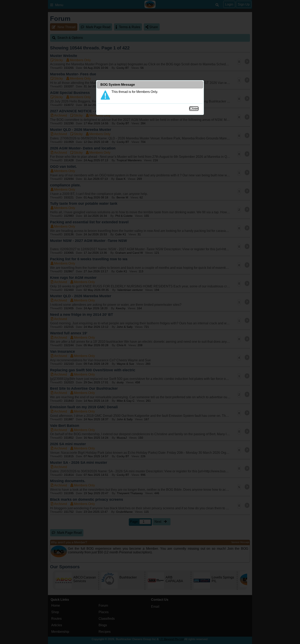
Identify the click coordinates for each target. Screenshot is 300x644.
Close (194, 108)
